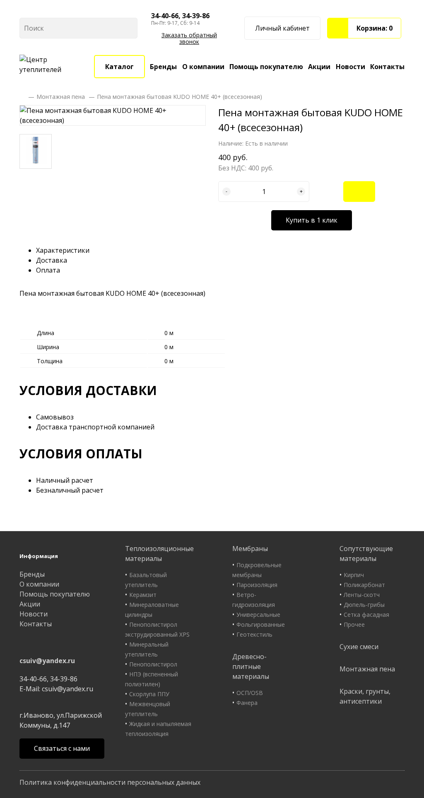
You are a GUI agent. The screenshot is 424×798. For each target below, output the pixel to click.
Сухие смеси (359, 646)
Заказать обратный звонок (189, 38)
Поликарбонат (364, 585)
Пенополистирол (153, 664)
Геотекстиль (254, 634)
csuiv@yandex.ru (47, 660)
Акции (319, 66)
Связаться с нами (62, 748)
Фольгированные (260, 624)
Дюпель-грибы (364, 605)
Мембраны (250, 548)
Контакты (387, 66)
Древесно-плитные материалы (250, 666)
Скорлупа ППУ (149, 694)
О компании (203, 66)
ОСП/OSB (249, 693)
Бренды (163, 66)
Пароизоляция (256, 585)
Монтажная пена (60, 97)
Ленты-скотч (362, 595)
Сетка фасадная (366, 614)
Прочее (354, 624)
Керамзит (143, 595)
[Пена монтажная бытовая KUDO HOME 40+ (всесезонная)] (112, 115)
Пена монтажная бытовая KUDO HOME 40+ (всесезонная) (179, 97)
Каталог (119, 66)
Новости (350, 66)
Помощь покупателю (266, 66)
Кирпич (354, 575)
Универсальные (258, 614)
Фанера (247, 703)
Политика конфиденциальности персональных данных (109, 782)
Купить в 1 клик (311, 220)
